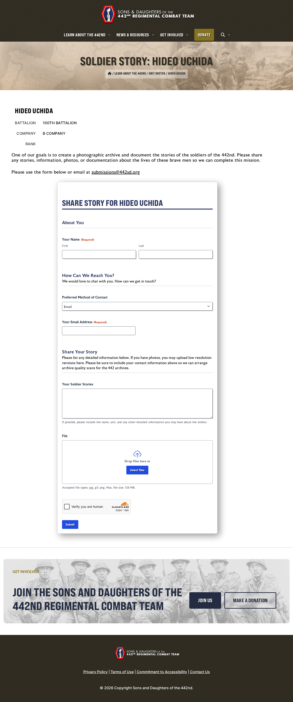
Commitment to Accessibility (162, 671)
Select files (137, 470)
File (65, 436)
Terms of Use (122, 671)
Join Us (205, 600)
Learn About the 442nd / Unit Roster (139, 73)
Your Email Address (84, 322)
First (65, 245)
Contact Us (200, 671)
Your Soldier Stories (77, 384)
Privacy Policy (95, 671)
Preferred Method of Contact (85, 297)
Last (141, 245)
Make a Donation (250, 600)
